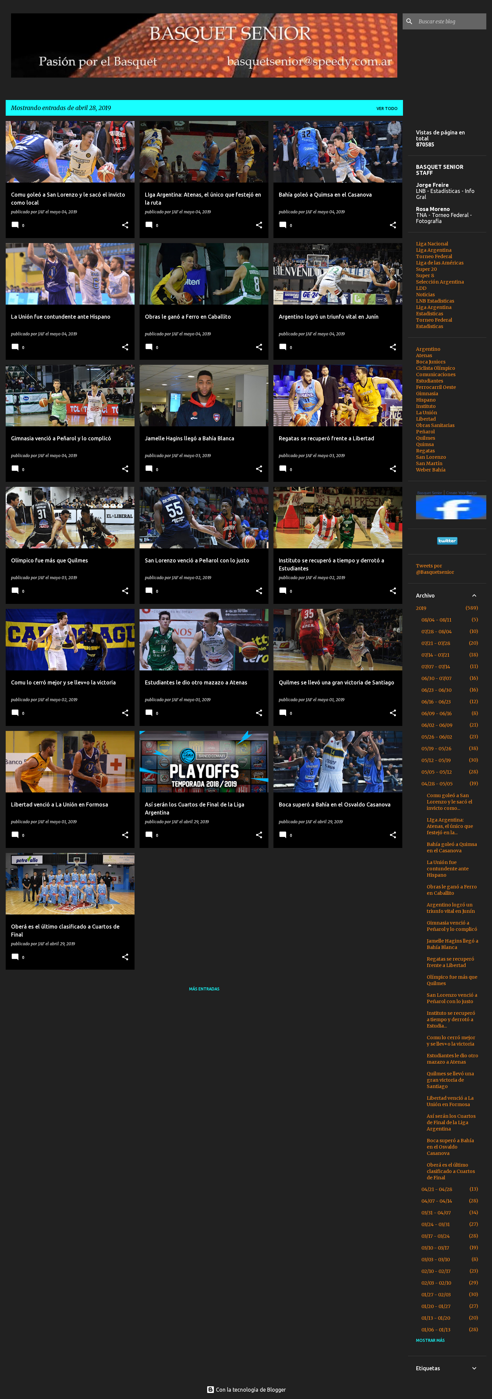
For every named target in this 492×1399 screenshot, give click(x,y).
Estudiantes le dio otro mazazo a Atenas (452, 1059)
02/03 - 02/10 (436, 1283)
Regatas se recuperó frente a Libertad (450, 962)
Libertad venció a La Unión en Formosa (450, 1101)
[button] (125, 225)
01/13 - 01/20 (435, 1318)
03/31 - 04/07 (436, 1213)
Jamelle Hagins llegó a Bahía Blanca (452, 944)
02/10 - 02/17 (435, 1271)
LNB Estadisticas (435, 301)
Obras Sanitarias (435, 425)
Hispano (426, 400)
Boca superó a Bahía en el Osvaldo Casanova (450, 1147)
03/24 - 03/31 (435, 1224)
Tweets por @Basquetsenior (435, 569)
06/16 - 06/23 (436, 702)
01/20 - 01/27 (435, 1306)
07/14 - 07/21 (435, 655)
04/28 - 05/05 (437, 784)
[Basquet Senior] (453, 518)
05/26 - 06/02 (436, 737)
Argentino (428, 349)
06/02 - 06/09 (437, 725)
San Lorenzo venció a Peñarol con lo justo (452, 998)
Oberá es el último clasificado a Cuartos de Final (451, 1171)
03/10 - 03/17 (435, 1248)
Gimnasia (427, 394)
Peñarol (425, 432)
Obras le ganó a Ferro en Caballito (452, 890)
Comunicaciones (436, 374)
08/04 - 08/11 (436, 620)
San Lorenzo (431, 457)
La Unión (426, 413)
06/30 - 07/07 (436, 678)
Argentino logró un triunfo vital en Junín (451, 908)
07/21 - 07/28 (435, 643)
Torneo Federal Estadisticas (434, 323)
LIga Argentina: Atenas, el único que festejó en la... (450, 826)
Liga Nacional (432, 244)
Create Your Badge (461, 493)
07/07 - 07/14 (435, 667)
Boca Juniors (430, 362)
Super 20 (426, 269)
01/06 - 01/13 (435, 1330)
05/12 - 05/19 (436, 760)
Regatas (425, 451)
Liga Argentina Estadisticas (434, 310)
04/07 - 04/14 (436, 1201)
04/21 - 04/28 (436, 1189)
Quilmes (425, 438)
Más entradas (204, 989)
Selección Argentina (440, 282)
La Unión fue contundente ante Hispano (448, 868)
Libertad (426, 419)
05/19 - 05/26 (436, 749)
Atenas (424, 355)
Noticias (425, 295)
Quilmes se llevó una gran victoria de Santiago (450, 1080)
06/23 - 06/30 (436, 690)
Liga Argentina (434, 250)
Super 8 (425, 276)
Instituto (426, 406)
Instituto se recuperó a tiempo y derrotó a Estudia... (451, 1019)
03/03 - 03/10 (435, 1260)
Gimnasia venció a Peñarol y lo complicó (452, 926)
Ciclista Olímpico (435, 368)
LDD (421, 288)
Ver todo (387, 108)
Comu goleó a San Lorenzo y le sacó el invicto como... (449, 801)
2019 (421, 608)
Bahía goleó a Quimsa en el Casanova (452, 847)
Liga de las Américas (440, 263)
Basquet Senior (429, 493)
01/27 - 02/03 (436, 1295)
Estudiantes (429, 381)
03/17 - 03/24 (435, 1236)
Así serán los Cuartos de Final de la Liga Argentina (451, 1122)
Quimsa (425, 444)
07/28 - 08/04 (436, 632)
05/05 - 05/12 (436, 772)
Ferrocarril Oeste (436, 387)
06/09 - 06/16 (436, 714)
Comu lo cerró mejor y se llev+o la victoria (451, 1041)
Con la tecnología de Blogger (250, 1390)
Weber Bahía (430, 470)
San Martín (429, 463)
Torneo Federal (434, 256)
